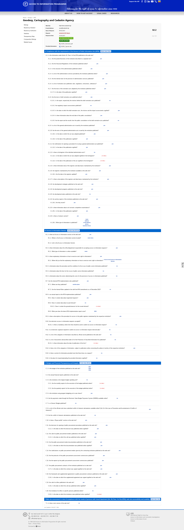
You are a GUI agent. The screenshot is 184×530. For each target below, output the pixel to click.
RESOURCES (115, 13)
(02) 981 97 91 (44, 516)
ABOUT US (68, 13)
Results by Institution (30, 30)
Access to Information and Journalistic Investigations (145, 517)
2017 (35, 17)
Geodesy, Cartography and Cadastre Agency (48, 20)
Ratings (26, 25)
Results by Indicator (29, 28)
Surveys (30, 17)
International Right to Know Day (139, 515)
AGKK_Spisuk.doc (66, 46)
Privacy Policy (36, 523)
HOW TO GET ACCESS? (84, 13)
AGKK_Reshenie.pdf (67, 43)
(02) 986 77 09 (54, 516)
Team (29, 523)
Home (24, 17)
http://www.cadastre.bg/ (65, 25)
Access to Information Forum (139, 519)
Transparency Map (29, 36)
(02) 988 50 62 (35, 516)
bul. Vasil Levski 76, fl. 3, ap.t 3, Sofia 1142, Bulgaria (45, 514)
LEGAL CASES (101, 13)
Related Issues (28, 42)
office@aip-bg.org (36, 518)
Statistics (26, 33)
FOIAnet (133, 521)
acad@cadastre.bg (64, 28)
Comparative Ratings (30, 39)
